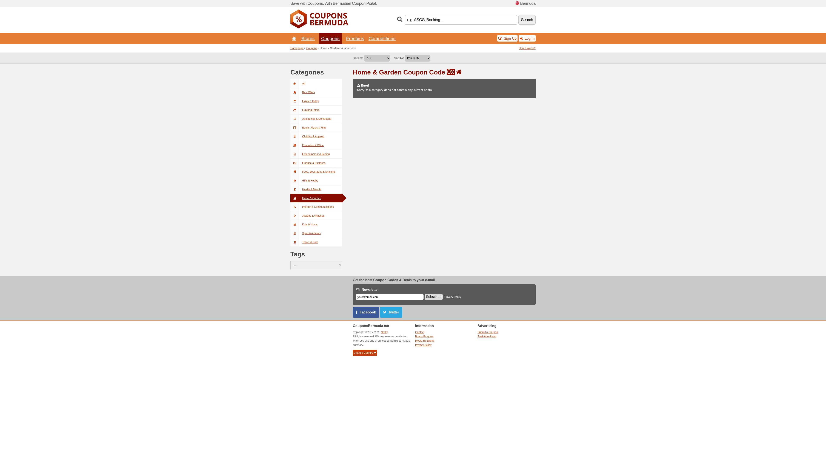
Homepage (297, 48)
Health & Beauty (311, 189)
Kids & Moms (309, 224)
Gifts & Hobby (310, 180)
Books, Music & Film (314, 127)
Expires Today (310, 101)
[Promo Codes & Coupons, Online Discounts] (319, 27)
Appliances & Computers (316, 118)
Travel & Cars (310, 242)
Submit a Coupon (488, 332)
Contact (419, 332)
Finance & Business (313, 162)
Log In (529, 38)
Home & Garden (311, 198)
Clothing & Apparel (313, 136)
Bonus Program (424, 336)
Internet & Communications (318, 206)
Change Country (363, 352)
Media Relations (424, 340)
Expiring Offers (310, 110)
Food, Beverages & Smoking (319, 171)
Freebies (355, 38)
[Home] (293, 38)
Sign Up (509, 38)
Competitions (382, 38)
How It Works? (527, 48)
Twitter (393, 312)
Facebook (368, 312)
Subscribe (433, 297)
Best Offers (308, 92)
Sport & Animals (311, 233)
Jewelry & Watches (313, 215)
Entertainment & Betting (316, 154)
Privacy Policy (453, 297)
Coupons (330, 38)
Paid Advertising (487, 336)
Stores (308, 38)
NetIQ (384, 332)
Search (527, 19)
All (303, 83)
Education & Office (313, 145)
